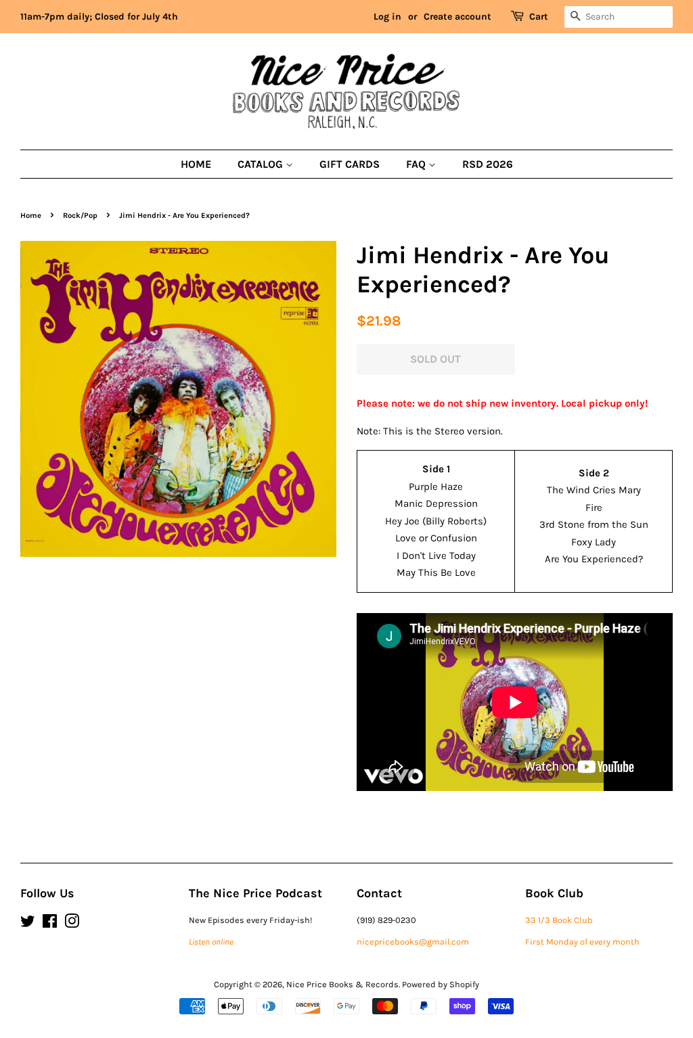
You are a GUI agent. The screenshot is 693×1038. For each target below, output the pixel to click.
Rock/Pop (80, 215)
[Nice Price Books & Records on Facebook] (50, 924)
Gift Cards (349, 164)
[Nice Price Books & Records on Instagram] (71, 924)
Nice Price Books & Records (342, 984)
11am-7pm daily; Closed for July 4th (99, 16)
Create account (457, 16)
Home (196, 164)
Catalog (262, 164)
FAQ (417, 164)
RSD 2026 (487, 164)
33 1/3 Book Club (559, 920)
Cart (538, 16)
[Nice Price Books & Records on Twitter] (27, 924)
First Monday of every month (582, 942)
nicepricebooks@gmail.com (413, 942)
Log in (387, 16)
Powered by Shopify (440, 984)
